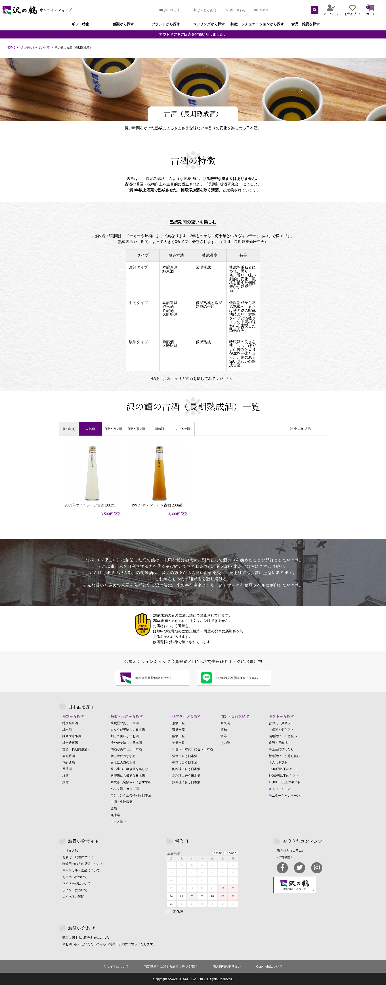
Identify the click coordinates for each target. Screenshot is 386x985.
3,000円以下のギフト (284, 768)
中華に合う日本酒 (184, 762)
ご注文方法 (70, 850)
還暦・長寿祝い (280, 742)
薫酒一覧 (178, 723)
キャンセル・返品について (81, 870)
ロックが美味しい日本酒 (128, 729)
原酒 (114, 808)
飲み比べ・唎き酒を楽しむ (129, 768)
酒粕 (223, 729)
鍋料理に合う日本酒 (186, 782)
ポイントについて (74, 890)
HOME (11, 47)
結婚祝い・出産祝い (283, 736)
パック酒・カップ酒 (125, 788)
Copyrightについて (269, 966)
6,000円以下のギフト (284, 775)
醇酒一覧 (178, 736)
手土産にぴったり (281, 749)
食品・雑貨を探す (305, 24)
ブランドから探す (166, 24)
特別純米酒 (70, 723)
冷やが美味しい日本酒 (126, 742)
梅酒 (65, 775)
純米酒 (67, 729)
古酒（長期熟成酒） (76, 749)
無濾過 (115, 815)
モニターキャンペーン (284, 795)
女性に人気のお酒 (123, 762)
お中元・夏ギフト (281, 723)
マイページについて (76, 883)
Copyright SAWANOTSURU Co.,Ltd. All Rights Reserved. (193, 978)
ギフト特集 (80, 24)
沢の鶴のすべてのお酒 (35, 47)
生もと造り (118, 821)
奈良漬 (225, 723)
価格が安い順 (113, 429)
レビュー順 (183, 429)
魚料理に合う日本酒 (186, 775)
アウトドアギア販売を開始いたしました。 (193, 34)
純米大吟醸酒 (71, 736)
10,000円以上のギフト (284, 782)
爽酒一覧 (178, 729)
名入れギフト (278, 762)
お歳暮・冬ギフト (281, 729)
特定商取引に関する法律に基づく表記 (170, 966)
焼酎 (65, 782)
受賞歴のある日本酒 (125, 723)
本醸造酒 (68, 762)
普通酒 (67, 768)
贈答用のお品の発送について (82, 863)
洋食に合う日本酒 (184, 755)
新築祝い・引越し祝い (284, 755)
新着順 (159, 429)
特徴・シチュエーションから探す (257, 24)
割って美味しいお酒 (125, 736)
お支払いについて (74, 877)
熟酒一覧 (178, 742)
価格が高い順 (136, 429)
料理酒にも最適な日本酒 (128, 775)
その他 (225, 742)
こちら (104, 937)
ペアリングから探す (209, 24)
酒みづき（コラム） (291, 850)
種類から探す (123, 24)
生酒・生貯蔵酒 (121, 801)
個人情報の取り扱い (227, 966)
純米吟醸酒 (70, 742)
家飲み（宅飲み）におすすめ (131, 782)
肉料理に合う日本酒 (186, 768)
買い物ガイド (173, 10)
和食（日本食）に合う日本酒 (192, 749)
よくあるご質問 (73, 896)
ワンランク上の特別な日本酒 (131, 795)
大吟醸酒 (68, 755)
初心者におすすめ (123, 755)
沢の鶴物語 (284, 857)
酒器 (223, 736)
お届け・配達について (78, 857)
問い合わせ (238, 10)
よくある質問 (206, 10)
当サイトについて (116, 966)
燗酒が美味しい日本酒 (126, 749)
